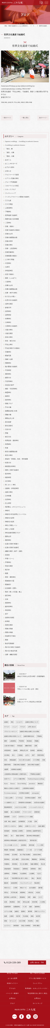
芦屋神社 (8, 562)
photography (35, 793)
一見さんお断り (8, 797)
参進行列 (10, 102)
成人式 (6, 878)
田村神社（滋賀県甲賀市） (34, 831)
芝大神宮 (14, 854)
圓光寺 (6, 883)
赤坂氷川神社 (37, 854)
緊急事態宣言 (8, 807)
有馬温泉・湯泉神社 (12, 440)
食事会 (20, 826)
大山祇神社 (23, 873)
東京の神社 (9, 455)
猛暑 (5, 916)
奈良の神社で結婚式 (33, 764)
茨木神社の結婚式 (30, 797)
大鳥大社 (30, 892)
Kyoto (6, 783)
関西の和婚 (29, 102)
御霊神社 (8, 392)
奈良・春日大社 (10, 341)
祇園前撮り (20, 850)
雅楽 (6, 640)
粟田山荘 (8, 536)
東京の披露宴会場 (11, 451)
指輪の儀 (8, 414)
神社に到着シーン (11, 525)
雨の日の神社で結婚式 (12, 647)
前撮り (6, 835)
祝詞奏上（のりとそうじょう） (15, 507)
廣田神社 (8, 374)
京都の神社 (4, 102)
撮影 (30, 906)
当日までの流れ (12, 973)
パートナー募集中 (12, 993)
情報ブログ (9, 403)
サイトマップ (37, 1003)
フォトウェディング (26, 883)
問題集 (36, 741)
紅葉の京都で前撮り (12, 544)
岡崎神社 (8, 363)
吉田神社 (8, 311)
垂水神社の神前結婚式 (33, 835)
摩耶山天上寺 (9, 418)
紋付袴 (38, 916)
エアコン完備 (8, 911)
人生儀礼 (31, 873)
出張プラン (7, 779)
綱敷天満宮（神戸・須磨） (14, 551)
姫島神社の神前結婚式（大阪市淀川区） (15, 840)
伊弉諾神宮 (9, 270)
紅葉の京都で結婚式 (12, 547)
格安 (19, 902)
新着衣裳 (37, 812)
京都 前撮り (9, 226)
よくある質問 (12, 978)
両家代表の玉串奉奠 (12, 219)
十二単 (25, 906)
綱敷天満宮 (28, 745)
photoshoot (32, 783)
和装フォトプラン (40, 911)
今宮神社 (8, 263)
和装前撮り (16, 868)
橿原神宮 (8, 477)
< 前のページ (7, 117)
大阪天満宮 (9, 333)
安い (12, 835)
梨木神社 (8, 474)
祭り (13, 755)
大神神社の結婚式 (11, 326)
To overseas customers (10, 793)
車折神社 (8, 610)
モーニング (13, 921)
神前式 (23, 102)
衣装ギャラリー (12, 983)
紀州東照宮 (22, 821)
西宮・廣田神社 (10, 577)
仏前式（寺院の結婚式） (37, 968)
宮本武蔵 (34, 902)
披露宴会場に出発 (11, 411)
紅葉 (5, 902)
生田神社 (8, 499)
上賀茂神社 (9, 208)
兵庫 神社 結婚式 (10, 821)
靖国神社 (22, 892)
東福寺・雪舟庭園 (9, 850)
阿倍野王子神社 (10, 636)
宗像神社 (8, 352)
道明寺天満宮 (9, 617)
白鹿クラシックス (30, 826)
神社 (12, 722)
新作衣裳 (31, 845)
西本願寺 (6, 831)
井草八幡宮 (36, 925)
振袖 (32, 916)
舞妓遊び (40, 783)
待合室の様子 (9, 385)
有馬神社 (8, 444)
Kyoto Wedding (22, 783)
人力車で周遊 (9, 259)
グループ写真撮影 (11, 182)
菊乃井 (7, 570)
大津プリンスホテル (10, 826)
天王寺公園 (14, 892)
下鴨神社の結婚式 (35, 774)
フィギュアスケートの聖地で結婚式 (17, 197)
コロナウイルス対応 (12, 186)
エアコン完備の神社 (12, 178)
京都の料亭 (9, 241)
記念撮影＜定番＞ (11, 588)
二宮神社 (8, 223)
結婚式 (6, 722)
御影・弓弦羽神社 (11, 389)
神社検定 (29, 741)
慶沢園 (40, 887)
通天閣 (30, 911)
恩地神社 (22, 897)
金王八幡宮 (15, 859)
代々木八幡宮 (24, 864)
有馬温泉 (19, 745)
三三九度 (8, 200)
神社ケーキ (23, 887)
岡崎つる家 (9, 359)
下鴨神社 (8, 211)
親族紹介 (8, 584)
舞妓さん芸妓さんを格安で (12, 788)
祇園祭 (6, 812)
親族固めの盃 (9, 581)
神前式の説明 (9, 518)
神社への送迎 (9, 529)
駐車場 (32, 750)
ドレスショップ (10, 193)
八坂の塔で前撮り (9, 745)
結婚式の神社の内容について (12, 736)
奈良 (5, 760)
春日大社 (8, 437)
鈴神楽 (7, 621)
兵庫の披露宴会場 (11, 289)
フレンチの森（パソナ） (11, 845)
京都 (43, 760)
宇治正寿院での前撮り (12, 348)
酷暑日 (23, 911)
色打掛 (18, 916)
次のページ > (43, 117)
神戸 (33, 755)
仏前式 (7, 267)
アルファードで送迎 (12, 175)
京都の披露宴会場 (11, 237)
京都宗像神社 (9, 252)
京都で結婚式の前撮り (12, 230)
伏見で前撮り (9, 274)
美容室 (7, 555)
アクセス (22, 726)
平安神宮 (8, 370)
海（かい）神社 (10, 485)
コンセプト (19, 722)
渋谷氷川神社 (25, 859)
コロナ (14, 816)
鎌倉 (34, 897)
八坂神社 (8, 282)
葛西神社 (37, 906)
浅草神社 (6, 873)
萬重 (6, 573)
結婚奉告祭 (7, 906)
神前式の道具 (9, 521)
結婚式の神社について (31, 722)
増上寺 (43, 864)
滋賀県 (6, 769)
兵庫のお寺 (9, 285)
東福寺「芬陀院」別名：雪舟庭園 (16, 459)
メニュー (14, 726)
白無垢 (11, 916)
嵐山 (33, 878)
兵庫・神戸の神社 (11, 293)
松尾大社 (8, 462)
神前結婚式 (13, 760)
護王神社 (8, 595)
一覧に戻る (25, 117)
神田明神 (16, 925)
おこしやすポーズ (11, 163)
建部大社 (8, 377)
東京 (39, 868)
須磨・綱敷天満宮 (11, 654)
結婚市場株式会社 (29, 736)
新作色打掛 (33, 840)
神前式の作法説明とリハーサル (15, 514)
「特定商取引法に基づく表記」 (20, 878)
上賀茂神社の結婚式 (28, 788)
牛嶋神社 (6, 864)
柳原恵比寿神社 (10, 466)
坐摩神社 (8, 318)
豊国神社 (8, 603)
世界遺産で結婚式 (11, 215)
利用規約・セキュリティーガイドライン (37, 988)
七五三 (39, 873)
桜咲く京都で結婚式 (12, 470)
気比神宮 (37, 883)
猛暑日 (17, 911)
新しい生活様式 (15, 812)
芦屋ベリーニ (9, 558)
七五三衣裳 (22, 921)
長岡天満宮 (9, 625)
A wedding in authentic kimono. (15, 145)
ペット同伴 (40, 845)
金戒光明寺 (14, 883)
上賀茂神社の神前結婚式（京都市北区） (15, 774)
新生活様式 (9, 426)
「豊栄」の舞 (9, 156)
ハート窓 (29, 850)
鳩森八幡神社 (34, 864)
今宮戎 (38, 892)
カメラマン (7, 925)
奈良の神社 (9, 337)
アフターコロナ (27, 812)
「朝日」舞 (9, 149)
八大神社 (42, 902)
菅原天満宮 (9, 566)
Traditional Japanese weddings (36, 779)
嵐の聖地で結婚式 (11, 366)
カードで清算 (38, 850)
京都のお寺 (9, 234)
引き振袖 (25, 916)
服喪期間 (6, 816)
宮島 (35, 821)
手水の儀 (8, 407)
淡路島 (15, 750)
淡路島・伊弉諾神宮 (12, 488)
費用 (5, 741)
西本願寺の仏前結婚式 (25, 802)
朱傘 (6, 448)
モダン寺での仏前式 (24, 760)
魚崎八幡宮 (41, 826)
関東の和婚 (9, 629)
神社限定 (12, 902)
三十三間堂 (9, 204)
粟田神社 (8, 540)
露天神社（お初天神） (10, 897)
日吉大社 (8, 429)
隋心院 (39, 878)
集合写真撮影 (9, 643)
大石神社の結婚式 (24, 793)
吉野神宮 (8, 315)
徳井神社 (8, 400)
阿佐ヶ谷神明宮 (25, 925)
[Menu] (46, 2)
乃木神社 (6, 854)
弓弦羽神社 (9, 381)
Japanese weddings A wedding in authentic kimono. (22, 141)
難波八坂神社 (20, 835)
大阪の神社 (9, 330)
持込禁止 (30, 921)
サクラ (40, 897)
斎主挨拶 (8, 422)
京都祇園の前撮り (11, 256)
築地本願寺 (7, 868)
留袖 (5, 921)
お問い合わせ (32, 726)
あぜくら (8, 160)
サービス (6, 726)
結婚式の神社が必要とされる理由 (29, 731)
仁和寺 (15, 887)
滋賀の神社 (9, 492)
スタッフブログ (10, 189)
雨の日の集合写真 (11, 651)
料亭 (39, 797)
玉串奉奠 (8, 496)
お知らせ (8, 171)
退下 (6, 614)
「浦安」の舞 (9, 152)
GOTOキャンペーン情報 (26, 816)
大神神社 (8, 322)
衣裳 (37, 921)
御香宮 (7, 396)
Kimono (12, 783)
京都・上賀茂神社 (11, 248)
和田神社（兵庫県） (18, 831)
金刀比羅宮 (32, 887)
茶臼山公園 (26, 902)
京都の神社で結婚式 (19, 764)
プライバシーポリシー (10, 731)
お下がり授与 (9, 167)
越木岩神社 (9, 606)
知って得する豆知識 (37, 973)
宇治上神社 (17, 102)
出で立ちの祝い (10, 296)
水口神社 (8, 481)
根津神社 (42, 859)
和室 (29, 897)
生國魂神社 (16, 906)
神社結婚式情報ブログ (12, 533)
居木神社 (14, 864)
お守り (27, 755)
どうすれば (19, 797)
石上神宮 (8, 503)
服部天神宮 (7, 764)
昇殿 (6, 433)
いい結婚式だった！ (10, 802)
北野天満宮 (9, 304)
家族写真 (8, 355)
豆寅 (6, 599)
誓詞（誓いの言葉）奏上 (13, 592)
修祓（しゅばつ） (11, 278)
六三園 (30, 821)
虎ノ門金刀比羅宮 (25, 854)
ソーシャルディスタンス (36, 807)
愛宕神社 (6, 859)
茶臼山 (6, 892)
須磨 (35, 745)
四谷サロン (7, 887)
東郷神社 (34, 859)
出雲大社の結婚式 (11, 300)
